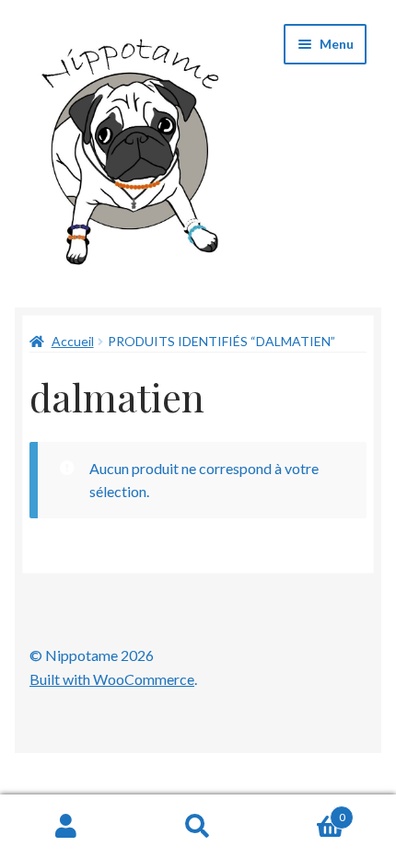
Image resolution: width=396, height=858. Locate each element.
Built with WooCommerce (111, 679)
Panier (304, 811)
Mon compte (66, 826)
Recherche (197, 826)
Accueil (73, 341)
